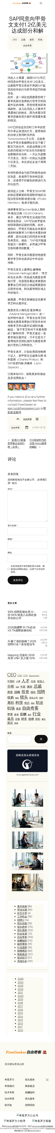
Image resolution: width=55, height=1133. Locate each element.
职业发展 (22, 933)
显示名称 (12, 525)
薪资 (16, 714)
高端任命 (22, 961)
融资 (29, 715)
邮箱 (10, 539)
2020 (21, 996)
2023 (20, 985)
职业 (39, 702)
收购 (10, 697)
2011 (20, 1026)
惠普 (32, 39)
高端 (16, 723)
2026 (21, 978)
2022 (20, 989)
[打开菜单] (41, 3)
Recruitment (34, 675)
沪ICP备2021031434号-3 (32, 1130)
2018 (20, 1002)
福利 (41, 697)
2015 (20, 1013)
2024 (20, 982)
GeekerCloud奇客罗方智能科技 (42, 1126)
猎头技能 (22, 923)
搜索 (9, 733)
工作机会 (22, 916)
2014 (20, 1016)
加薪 (17, 687)
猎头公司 (33, 697)
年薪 (23, 686)
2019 (20, 999)
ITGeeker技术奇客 (12, 1126)
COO (20, 675)
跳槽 (31, 719)
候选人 (40, 681)
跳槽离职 (22, 950)
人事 (18, 681)
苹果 (10, 714)
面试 (10, 723)
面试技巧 (22, 957)
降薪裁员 (22, 954)
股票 (18, 708)
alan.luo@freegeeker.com (24, 408)
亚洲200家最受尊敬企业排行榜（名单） (17, 443)
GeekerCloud (50, 1128)
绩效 (33, 703)
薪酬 (23, 714)
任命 (33, 681)
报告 (33, 692)
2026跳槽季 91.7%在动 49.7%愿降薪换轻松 (21, 629)
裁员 (10, 719)
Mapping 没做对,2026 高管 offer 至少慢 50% (21, 656)
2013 (20, 1020)
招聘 (41, 691)
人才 (25, 680)
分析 (10, 686)
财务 (24, 719)
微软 (29, 686)
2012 (20, 1023)
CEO (15, 39)
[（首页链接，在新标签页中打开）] (21, 3)
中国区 (11, 681)
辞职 (37, 719)
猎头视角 (22, 930)
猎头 (24, 697)
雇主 (44, 719)
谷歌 (17, 719)
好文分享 (22, 913)
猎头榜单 (22, 926)
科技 (19, 702)
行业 (37, 714)
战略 (17, 692)
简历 (26, 703)
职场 (40, 39)
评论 (10, 488)
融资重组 (22, 944)
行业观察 (22, 947)
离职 (10, 702)
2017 (20, 1006)
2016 (20, 1009)
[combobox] (19, 739)
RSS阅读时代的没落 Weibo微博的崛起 (37, 443)
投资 (25, 691)
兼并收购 (22, 906)
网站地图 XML (19, 1130)
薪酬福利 (22, 940)
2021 (20, 992)
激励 (17, 698)
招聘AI (20, 920)
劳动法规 (22, 909)
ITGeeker (25, 1128)
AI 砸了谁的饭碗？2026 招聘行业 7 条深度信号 (22, 643)
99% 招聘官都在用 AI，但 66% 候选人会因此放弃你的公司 (22, 614)
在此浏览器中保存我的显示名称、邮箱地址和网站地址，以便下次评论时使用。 (28, 569)
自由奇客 (27, 45)
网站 (10, 552)
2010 (20, 1030)
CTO (25, 675)
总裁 (23, 39)
